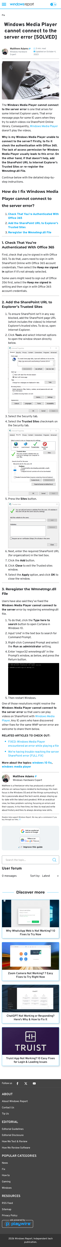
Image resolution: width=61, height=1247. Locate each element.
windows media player (16, 767)
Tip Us (5, 1113)
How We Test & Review (14, 1141)
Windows (7, 1188)
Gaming (6, 1181)
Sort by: (35, 876)
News (5, 1163)
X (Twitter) (25, 1083)
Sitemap (6, 1209)
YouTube (34, 1083)
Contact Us (8, 1107)
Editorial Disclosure (13, 1135)
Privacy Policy (9, 1215)
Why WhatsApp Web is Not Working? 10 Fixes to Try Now (30, 932)
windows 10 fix (42, 763)
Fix (3, 15)
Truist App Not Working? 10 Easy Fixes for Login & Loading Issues (30, 1060)
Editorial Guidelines (13, 1129)
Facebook (17, 1083)
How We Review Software (16, 1147)
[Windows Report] (22, 4)
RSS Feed (7, 1203)
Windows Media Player (44, 126)
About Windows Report (15, 1101)
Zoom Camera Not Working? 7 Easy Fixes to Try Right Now (30, 975)
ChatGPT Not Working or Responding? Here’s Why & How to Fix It (30, 1017)
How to (6, 1175)
